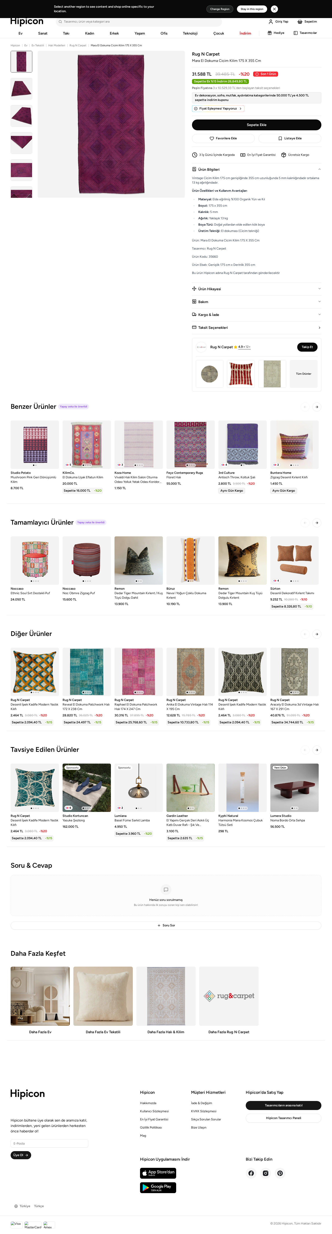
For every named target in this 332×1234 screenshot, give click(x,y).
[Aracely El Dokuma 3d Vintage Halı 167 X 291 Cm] (294, 672)
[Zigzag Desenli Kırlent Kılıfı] (294, 445)
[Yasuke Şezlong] (87, 788)
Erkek (114, 33)
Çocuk (218, 33)
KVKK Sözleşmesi (203, 1111)
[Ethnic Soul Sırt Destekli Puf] (35, 560)
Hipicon (15, 45)
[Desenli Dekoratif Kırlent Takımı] (294, 560)
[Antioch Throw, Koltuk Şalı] (242, 445)
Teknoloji (190, 33)
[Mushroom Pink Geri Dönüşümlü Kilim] (35, 445)
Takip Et (307, 347)
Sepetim (310, 21)
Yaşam (140, 33)
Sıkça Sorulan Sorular (206, 1119)
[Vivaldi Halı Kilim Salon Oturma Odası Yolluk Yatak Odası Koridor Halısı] (139, 445)
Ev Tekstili (38, 45)
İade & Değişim (201, 1103)
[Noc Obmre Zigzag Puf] (87, 560)
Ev (21, 33)
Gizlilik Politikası (151, 1127)
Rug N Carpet (78, 45)
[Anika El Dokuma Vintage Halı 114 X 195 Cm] (190, 672)
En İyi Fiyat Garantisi (154, 1119)
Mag (143, 1136)
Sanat (42, 33)
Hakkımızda (148, 1103)
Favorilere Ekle (226, 138)
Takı (66, 33)
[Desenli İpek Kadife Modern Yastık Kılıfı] (35, 672)
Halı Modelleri (56, 45)
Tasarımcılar (308, 33)
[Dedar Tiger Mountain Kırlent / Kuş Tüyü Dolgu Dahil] (139, 560)
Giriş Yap (281, 21)
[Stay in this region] (274, 9)
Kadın (89, 33)
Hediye (279, 33)
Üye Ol (18, 1155)
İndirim (245, 33)
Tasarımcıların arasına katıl (283, 1105)
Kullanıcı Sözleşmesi (154, 1111)
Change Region (219, 9)
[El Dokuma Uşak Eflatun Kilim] (87, 445)
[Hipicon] (27, 22)
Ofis (164, 33)
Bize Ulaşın (198, 1127)
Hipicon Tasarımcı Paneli (283, 1118)
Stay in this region (252, 9)
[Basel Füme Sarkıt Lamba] (139, 788)
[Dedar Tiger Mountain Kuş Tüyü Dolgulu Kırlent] (242, 560)
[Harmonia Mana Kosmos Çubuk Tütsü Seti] (242, 788)
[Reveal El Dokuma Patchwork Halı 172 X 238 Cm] (87, 672)
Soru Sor (169, 925)
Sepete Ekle (257, 125)
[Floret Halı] (190, 445)
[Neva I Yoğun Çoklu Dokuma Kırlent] (190, 560)
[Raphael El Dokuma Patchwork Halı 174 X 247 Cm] (139, 672)
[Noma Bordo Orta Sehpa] (294, 788)
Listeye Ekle (293, 138)
